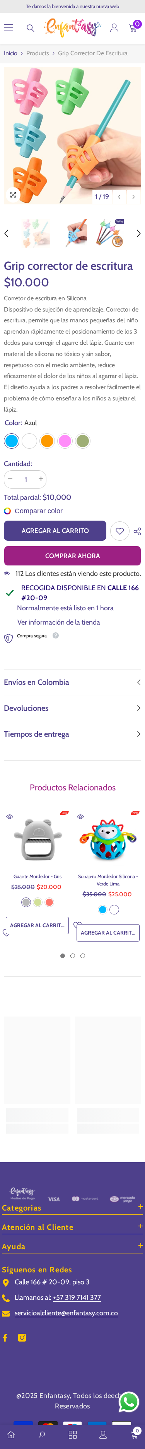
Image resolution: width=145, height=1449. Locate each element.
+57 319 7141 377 (77, 1297)
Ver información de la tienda (58, 622)
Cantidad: (18, 464)
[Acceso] (114, 28)
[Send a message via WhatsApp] (129, 1402)
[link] (120, 531)
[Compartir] (135, 531)
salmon (49, 902)
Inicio (10, 53)
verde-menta (38, 902)
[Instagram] (22, 1338)
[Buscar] (30, 28)
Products (37, 53)
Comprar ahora (72, 556)
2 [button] (72, 956)
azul (102, 909)
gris (26, 902)
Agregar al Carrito (55, 531)
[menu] (8, 27)
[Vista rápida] (9, 816)
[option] (72, 135)
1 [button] (62, 956)
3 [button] (82, 956)
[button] (119, 197)
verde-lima (114, 909)
